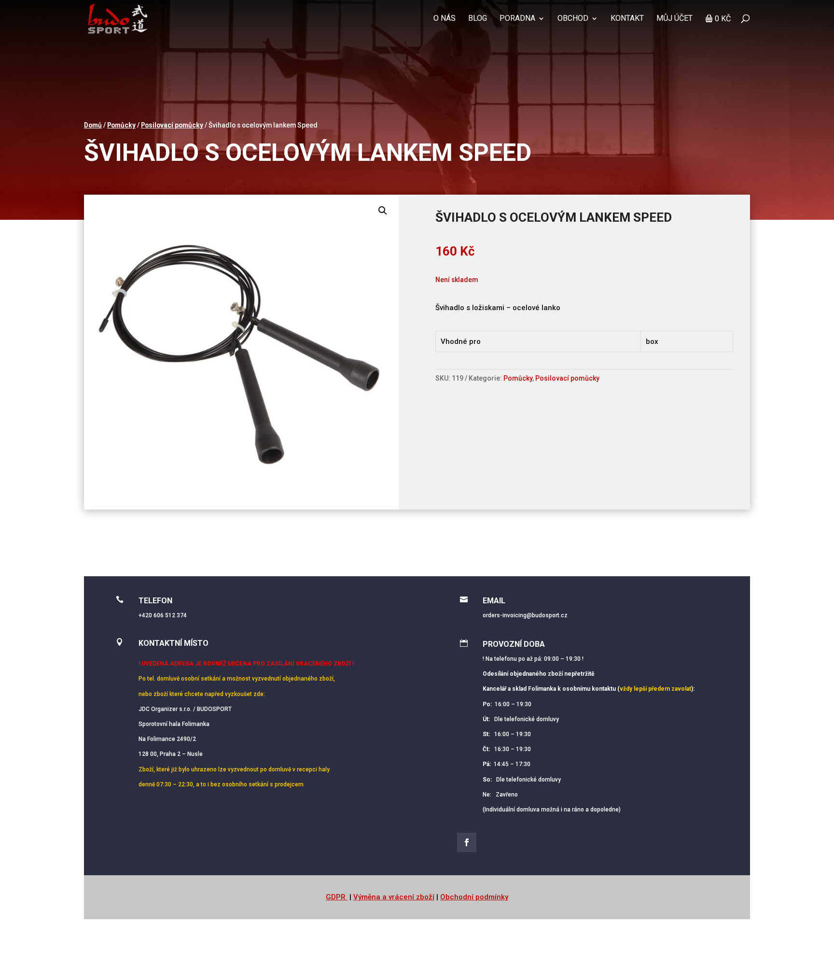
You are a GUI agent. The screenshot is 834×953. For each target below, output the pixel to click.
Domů (93, 125)
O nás (444, 19)
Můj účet (674, 19)
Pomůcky (121, 125)
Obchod (572, 19)
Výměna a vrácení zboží (393, 897)
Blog (477, 19)
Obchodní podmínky (474, 897)
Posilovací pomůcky (172, 125)
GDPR (337, 897)
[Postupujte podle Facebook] (466, 842)
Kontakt (627, 19)
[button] (382, 210)
